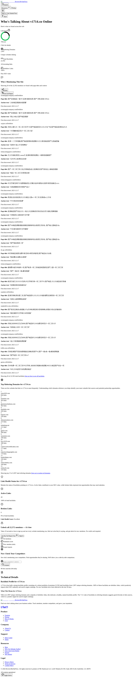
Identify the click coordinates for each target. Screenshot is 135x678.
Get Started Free (12, 13)
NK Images (8, 654)
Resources (5, 8)
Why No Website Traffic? (13, 649)
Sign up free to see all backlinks (34, 376)
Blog (6, 647)
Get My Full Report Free (8, 536)
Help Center (8, 638)
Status (6, 639)
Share (5, 90)
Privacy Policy (9, 662)
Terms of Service (10, 664)
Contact (7, 630)
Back (5, 16)
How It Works (9, 619)
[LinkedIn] (4, 608)
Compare (6, 565)
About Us (8, 628)
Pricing (14, 8)
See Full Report (8, 93)
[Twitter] (2, 608)
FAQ (6, 621)
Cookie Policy (9, 665)
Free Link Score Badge (12, 651)
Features (7, 615)
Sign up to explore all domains (40, 473)
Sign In (4, 13)
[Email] (7, 608)
